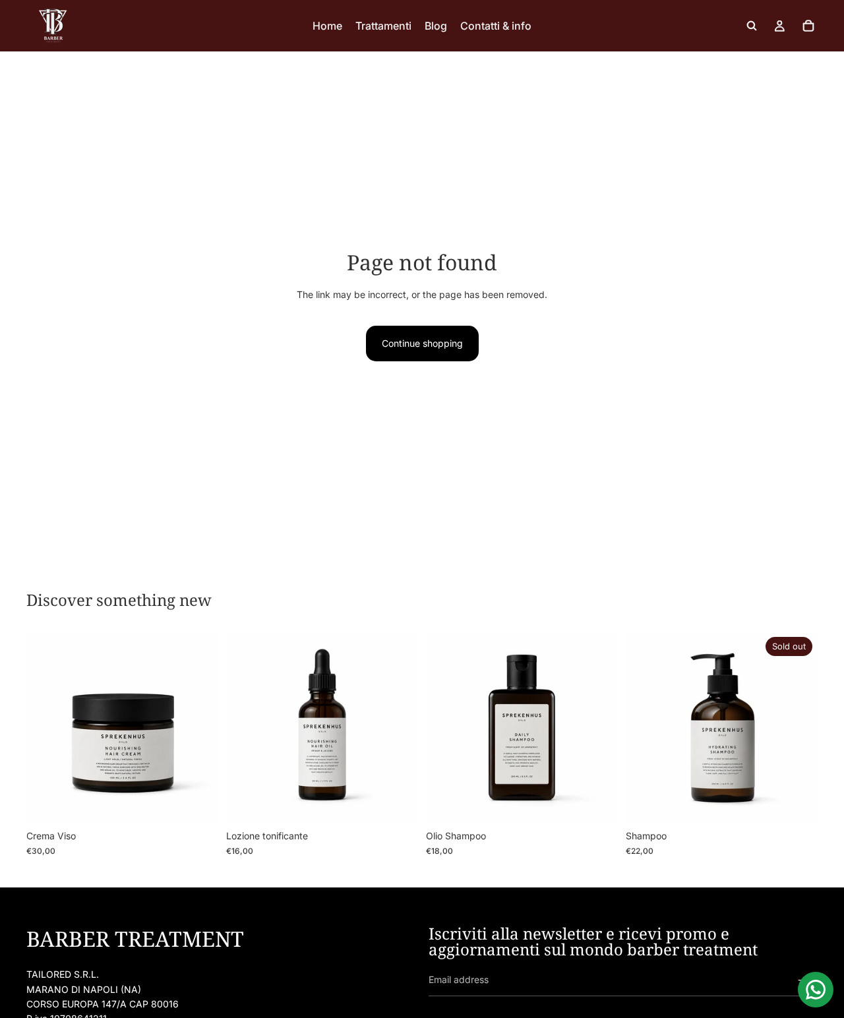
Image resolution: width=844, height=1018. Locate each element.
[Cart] (808, 25)
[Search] (751, 25)
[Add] (198, 804)
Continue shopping (422, 343)
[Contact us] (815, 989)
